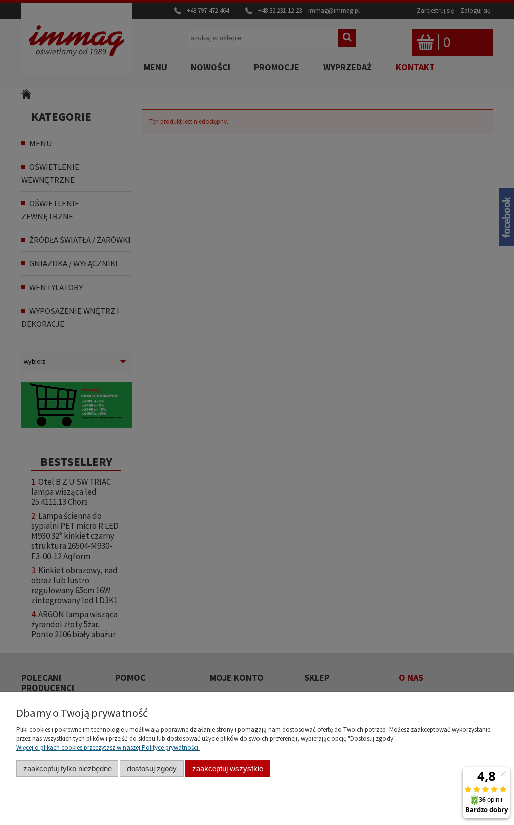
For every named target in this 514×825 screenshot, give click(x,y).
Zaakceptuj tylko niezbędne (67, 768)
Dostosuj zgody (152, 768)
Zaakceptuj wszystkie (227, 768)
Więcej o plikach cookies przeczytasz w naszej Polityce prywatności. (108, 747)
